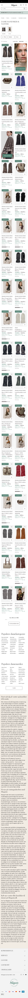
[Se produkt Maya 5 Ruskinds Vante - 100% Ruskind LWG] (20, 110)
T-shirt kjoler (13, 644)
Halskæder (21, 644)
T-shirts (3, 649)
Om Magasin (6, 969)
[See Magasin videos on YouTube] (26, 975)
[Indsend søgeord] (3, 8)
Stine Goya (3, 667)
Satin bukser (4, 639)
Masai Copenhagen (5, 679)
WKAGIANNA (6, 574)
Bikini (20, 640)
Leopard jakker (13, 640)
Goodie (4, 960)
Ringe (2, 646)
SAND (11, 683)
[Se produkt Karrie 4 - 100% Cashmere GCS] (20, 441)
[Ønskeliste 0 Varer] (23, 5)
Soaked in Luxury (14, 672)
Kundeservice (7, 951)
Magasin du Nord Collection (7, 61)
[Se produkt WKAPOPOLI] (7, 470)
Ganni (2, 669)
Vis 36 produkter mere (14, 623)
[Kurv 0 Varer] (26, 5)
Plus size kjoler (4, 637)
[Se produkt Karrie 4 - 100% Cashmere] (7, 197)
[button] (21, 5)
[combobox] (14, 8)
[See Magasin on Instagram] (21, 975)
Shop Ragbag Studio (20, 68)
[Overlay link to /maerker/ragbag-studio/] (20, 57)
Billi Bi (11, 670)
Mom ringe (21, 646)
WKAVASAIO (18, 179)
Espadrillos (12, 646)
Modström (12, 678)
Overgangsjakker (23, 651)
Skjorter (20, 648)
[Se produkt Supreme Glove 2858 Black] (20, 197)
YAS (19, 681)
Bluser (11, 649)
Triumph (20, 678)
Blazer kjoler (13, 651)
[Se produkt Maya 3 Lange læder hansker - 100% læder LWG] (7, 287)
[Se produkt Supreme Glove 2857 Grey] (7, 594)
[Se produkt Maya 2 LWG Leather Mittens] (7, 318)
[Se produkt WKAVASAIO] (20, 167)
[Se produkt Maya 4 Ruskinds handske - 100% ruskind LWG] (7, 257)
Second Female (22, 670)
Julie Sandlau (13, 676)
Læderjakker (21, 653)
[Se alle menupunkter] (2, 4)
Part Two (12, 674)
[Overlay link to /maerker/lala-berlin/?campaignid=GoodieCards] (7, 145)
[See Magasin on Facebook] (23, 975)
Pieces (16, 327)
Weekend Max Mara (6, 90)
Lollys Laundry (4, 676)
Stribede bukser (13, 639)
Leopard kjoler (4, 642)
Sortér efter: (15, 41)
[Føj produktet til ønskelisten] (11, 45)
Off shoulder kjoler (14, 653)
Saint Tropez (21, 683)
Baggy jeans (4, 651)
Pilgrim (20, 667)
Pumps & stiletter (22, 642)
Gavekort (5, 965)
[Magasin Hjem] (14, 5)
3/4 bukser (12, 648)
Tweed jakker (13, 642)
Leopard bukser (5, 648)
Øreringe (12, 637)
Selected (21, 679)
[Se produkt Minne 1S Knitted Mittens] (20, 257)
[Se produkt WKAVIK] (7, 81)
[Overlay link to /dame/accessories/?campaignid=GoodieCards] (14, 12)
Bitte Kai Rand (22, 676)
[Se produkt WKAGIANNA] (7, 562)
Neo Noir (12, 667)
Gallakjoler (3, 653)
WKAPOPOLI (5, 482)
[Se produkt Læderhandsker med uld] (7, 51)
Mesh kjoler (21, 649)
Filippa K (3, 683)
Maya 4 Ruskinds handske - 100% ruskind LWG (6, 271)
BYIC (11, 669)
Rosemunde (4, 670)
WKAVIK (4, 92)
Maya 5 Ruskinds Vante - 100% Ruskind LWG (20, 123)
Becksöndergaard (23, 669)
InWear (3, 681)
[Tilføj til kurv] (11, 58)
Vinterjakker (21, 637)
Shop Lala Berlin (7, 155)
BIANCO (3, 672)
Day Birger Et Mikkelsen (15, 681)
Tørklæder (3, 644)
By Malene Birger (5, 678)
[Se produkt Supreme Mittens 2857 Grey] (7, 533)
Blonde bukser (4, 640)
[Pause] (24, 46)
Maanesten (4, 674)
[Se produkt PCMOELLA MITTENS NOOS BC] (20, 318)
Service (4, 955)
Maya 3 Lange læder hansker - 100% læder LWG (7, 300)
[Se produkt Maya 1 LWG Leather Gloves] (7, 226)
